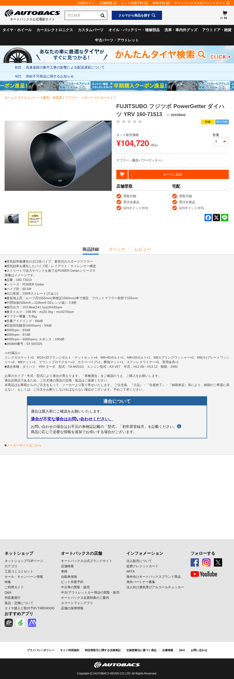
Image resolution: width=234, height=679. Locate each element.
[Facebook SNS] (195, 562)
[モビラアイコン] (32, 623)
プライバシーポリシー (40, 650)
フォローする (203, 553)
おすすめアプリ (19, 613)
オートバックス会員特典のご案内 (85, 597)
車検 (64, 571)
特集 (8, 582)
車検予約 (158, 3)
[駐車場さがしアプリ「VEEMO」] (20, 623)
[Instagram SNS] (206, 562)
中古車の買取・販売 (75, 587)
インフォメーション (144, 553)
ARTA (130, 571)
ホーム (9, 97)
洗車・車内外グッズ (181, 30)
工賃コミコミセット (19, 571)
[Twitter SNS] (218, 562)
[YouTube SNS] (204, 574)
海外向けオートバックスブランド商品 (153, 576)
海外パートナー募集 (140, 582)
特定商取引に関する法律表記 (103, 650)
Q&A (8, 592)
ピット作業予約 (132, 3)
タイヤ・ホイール (17, 30)
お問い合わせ (199, 650)
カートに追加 (172, 174)
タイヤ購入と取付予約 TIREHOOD (29, 608)
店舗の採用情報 (72, 608)
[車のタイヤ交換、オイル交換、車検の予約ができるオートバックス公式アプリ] (9, 623)
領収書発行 (13, 597)
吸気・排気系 (52, 97)
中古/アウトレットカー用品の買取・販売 (90, 592)
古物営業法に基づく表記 (141, 650)
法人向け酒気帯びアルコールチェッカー (155, 587)
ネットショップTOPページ (24, 561)
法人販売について (139, 561)
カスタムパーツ (91, 30)
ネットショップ (19, 553)
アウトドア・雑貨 (216, 30)
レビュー (143, 249)
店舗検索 (105, 3)
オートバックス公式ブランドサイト (199, 3)
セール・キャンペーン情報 (24, 576)
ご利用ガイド (85, 3)
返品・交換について (19, 603)
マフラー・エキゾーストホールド (89, 97)
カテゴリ (11, 566)
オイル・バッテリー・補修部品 (134, 30)
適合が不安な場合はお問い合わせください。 (72, 419)
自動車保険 (69, 576)
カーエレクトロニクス (55, 30)
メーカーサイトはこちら (24, 445)
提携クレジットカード (142, 566)
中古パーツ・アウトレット (117, 40)
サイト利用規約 (69, 650)
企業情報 (167, 650)
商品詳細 (90, 251)
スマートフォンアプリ (77, 603)
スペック (117, 249)
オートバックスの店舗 (81, 553)
